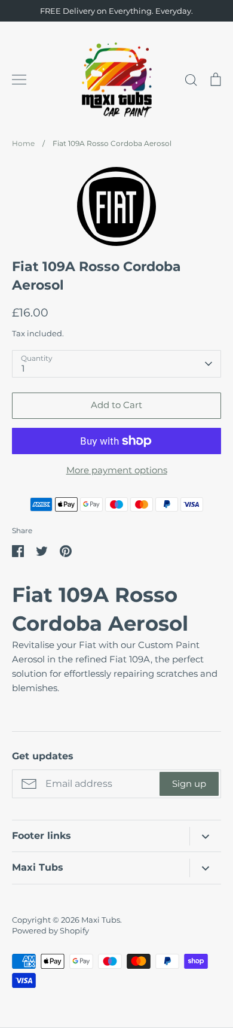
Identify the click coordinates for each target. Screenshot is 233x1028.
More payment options (116, 470)
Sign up (189, 783)
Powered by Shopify (50, 930)
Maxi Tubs (100, 919)
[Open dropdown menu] (205, 836)
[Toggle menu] (19, 79)
